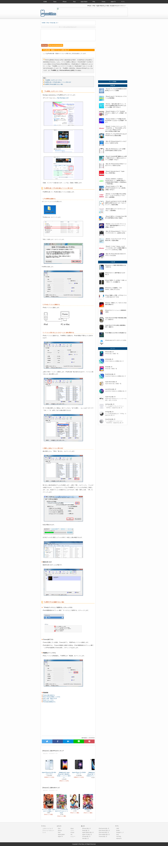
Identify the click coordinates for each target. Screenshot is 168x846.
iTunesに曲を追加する (49, 695)
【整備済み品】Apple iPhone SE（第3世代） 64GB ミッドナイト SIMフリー (64, 775)
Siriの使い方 (85, 838)
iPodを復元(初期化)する (49, 701)
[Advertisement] (68, 35)
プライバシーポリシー (48, 830)
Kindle (118, 830)
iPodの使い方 (53, 22)
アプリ (123, 1)
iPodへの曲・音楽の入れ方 (50, 698)
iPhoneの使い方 (86, 828)
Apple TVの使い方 (87, 834)
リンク (44, 832)
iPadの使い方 (85, 830)
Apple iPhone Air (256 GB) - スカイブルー (49, 773)
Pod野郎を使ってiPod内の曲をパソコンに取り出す (57, 82)
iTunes (103, 1)
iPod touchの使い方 (104, 828)
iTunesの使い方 (103, 836)
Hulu (117, 834)
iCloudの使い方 (86, 836)
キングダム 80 (75, 809)
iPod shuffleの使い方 (104, 834)
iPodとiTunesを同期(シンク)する (51, 697)
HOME (45, 1)
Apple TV (113, 1)
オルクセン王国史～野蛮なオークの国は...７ (48, 810)
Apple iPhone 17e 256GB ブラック (79, 773)
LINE (117, 828)
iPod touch (44, 45)
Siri (71, 834)
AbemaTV (119, 838)
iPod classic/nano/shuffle (56, 45)
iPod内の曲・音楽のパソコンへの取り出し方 (48, 13)
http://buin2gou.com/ (63, 98)
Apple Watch (84, 1)
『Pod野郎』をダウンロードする (53, 80)
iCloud (72, 832)
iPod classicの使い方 (104, 830)
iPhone (64, 1)
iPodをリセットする (48, 700)
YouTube (118, 836)
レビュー (73, 836)
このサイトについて (47, 828)
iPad (74, 1)
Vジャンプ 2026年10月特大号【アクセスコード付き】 (61, 811)
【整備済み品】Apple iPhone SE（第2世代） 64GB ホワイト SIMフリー (93, 774)
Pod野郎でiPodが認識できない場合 (53, 84)
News (54, 1)
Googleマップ (120, 832)
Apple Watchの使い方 (88, 832)
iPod (94, 1)
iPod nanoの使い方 (104, 832)
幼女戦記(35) (88, 809)
